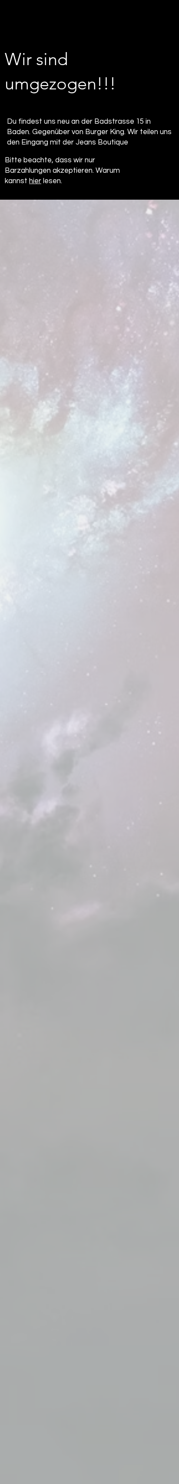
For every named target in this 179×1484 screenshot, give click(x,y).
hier (35, 181)
